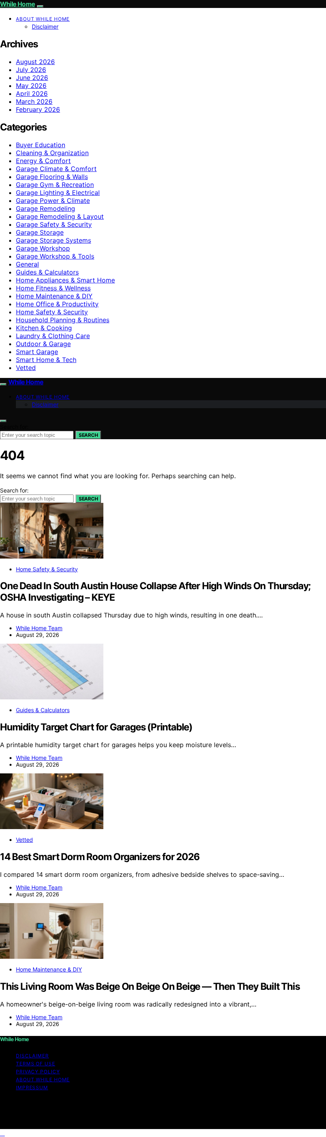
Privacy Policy (38, 1072)
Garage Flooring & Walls (52, 177)
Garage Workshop (43, 248)
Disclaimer (45, 26)
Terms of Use (35, 1064)
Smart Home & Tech (46, 360)
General (27, 264)
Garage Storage (40, 232)
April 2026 (32, 93)
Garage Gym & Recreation (55, 185)
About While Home (43, 19)
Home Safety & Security (52, 312)
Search (88, 435)
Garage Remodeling (45, 208)
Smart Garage (37, 352)
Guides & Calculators (47, 272)
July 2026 (31, 70)
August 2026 (35, 62)
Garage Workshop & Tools (55, 256)
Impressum (32, 1087)
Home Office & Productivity (57, 304)
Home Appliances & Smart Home (65, 280)
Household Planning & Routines (62, 320)
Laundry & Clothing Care (53, 336)
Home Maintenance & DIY (54, 296)
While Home (17, 4)
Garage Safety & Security (54, 224)
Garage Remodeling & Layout (60, 216)
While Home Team (39, 628)
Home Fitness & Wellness (53, 288)
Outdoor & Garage (43, 344)
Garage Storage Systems (53, 240)
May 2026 (31, 86)
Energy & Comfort (43, 161)
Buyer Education (40, 145)
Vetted (26, 368)
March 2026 (34, 101)
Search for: (14, 426)
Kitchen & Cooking (44, 328)
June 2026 (32, 78)
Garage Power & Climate (53, 200)
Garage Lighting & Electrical (58, 193)
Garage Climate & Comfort (56, 169)
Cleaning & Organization (52, 153)
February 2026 (38, 109)
